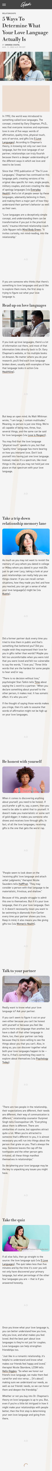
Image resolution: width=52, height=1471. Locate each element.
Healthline (7, 372)
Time (37, 682)
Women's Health (25, 924)
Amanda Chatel (12, 45)
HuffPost (23, 884)
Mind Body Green (31, 229)
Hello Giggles (9, 1371)
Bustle (5, 594)
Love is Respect (36, 435)
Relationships (9, 13)
